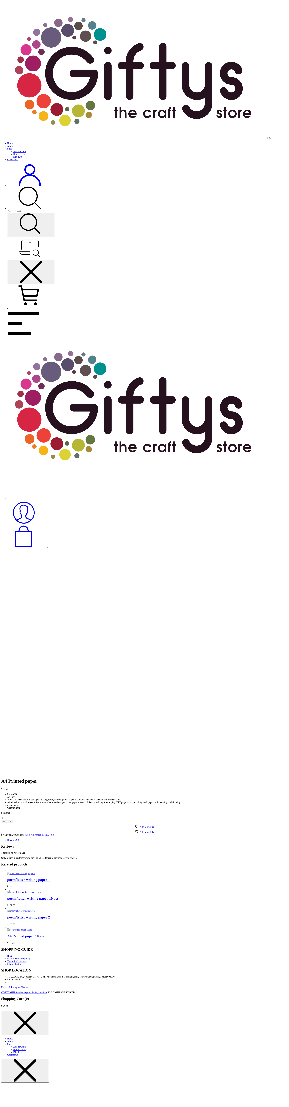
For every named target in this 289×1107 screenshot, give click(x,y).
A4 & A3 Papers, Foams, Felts (39, 835)
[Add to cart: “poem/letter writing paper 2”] (10, 908)
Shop (9, 148)
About (10, 146)
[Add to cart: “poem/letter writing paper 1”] (10, 870)
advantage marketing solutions (32, 992)
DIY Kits (17, 157)
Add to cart (7, 821)
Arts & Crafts (19, 151)
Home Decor (19, 154)
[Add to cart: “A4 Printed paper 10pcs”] (10, 927)
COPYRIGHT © (9, 992)
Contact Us (12, 159)
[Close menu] (31, 272)
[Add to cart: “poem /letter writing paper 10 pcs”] (10, 889)
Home (10, 143)
